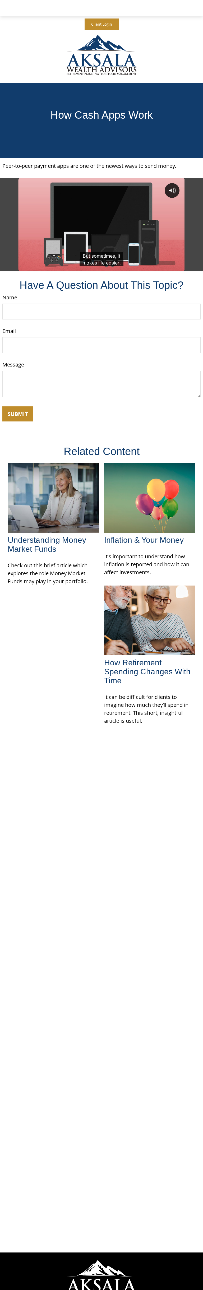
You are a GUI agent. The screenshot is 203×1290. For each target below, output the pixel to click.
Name (9, 297)
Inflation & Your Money (144, 540)
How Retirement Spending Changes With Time (147, 671)
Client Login (101, 24)
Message (13, 364)
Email (9, 331)
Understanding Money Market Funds (47, 544)
